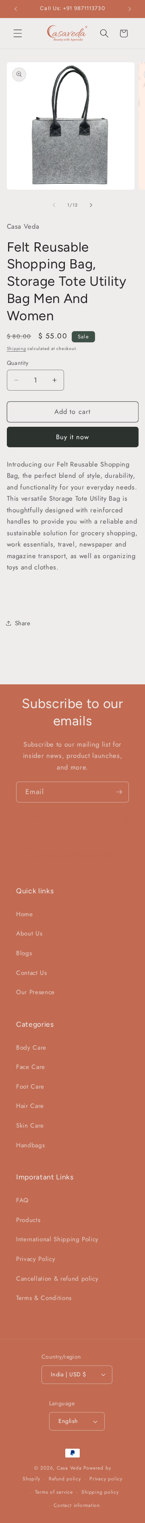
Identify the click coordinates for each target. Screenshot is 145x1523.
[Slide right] (91, 205)
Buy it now (72, 437)
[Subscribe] (118, 792)
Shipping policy (100, 1492)
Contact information (77, 1505)
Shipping (16, 348)
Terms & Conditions (44, 1298)
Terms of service (54, 1492)
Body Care (31, 1047)
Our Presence (35, 992)
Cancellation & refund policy (57, 1278)
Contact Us (31, 972)
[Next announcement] (130, 9)
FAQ (22, 1200)
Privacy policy (105, 1478)
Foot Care (30, 1086)
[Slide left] (54, 205)
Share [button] (23, 623)
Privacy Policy (35, 1259)
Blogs (24, 953)
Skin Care (30, 1125)
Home (24, 914)
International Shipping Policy (57, 1239)
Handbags (30, 1145)
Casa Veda (69, 1468)
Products (28, 1220)
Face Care (30, 1066)
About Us (29, 933)
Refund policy (65, 1478)
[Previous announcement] (16, 9)
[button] (17, 33)
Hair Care (30, 1105)
